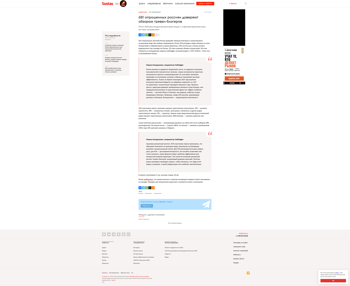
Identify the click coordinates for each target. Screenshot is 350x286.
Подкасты (168, 254)
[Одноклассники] (153, 34)
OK (333, 280)
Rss (132, 273)
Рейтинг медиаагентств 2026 (174, 247)
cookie (337, 272)
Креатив (104, 254)
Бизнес (104, 260)
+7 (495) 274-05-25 (242, 236)
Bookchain (136, 263)
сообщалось (148, 179)
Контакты (104, 273)
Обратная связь (125, 273)
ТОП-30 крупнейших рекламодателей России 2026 (181, 251)
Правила (146, 219)
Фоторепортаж (138, 254)
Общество (105, 263)
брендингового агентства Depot (139, 276)
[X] (149, 34)
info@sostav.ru (243, 233)
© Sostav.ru (105, 276)
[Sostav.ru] (108, 3)
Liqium (113, 280)
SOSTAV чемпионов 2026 (141, 260)
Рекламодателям (114, 273)
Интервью (136, 247)
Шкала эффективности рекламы (143, 257)
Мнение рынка (138, 251)
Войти (141, 219)
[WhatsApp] (146, 34)
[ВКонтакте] (140, 34)
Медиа (104, 251)
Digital (104, 247)
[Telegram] (143, 34)
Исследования (112, 35)
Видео (167, 257)
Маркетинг (105, 257)
